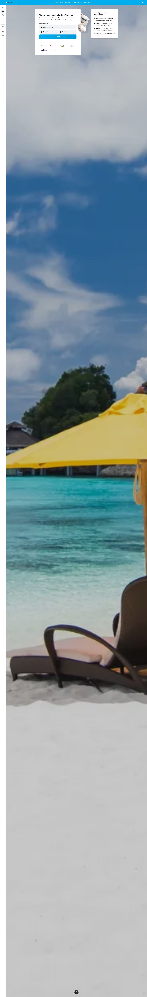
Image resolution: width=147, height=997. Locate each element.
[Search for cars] (3, 15)
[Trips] (3, 27)
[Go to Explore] (3, 22)
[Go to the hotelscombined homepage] (12, 2)
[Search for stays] (3, 11)
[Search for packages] (3, 18)
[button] (3, 3)
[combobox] (45, 23)
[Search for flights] (3, 8)
